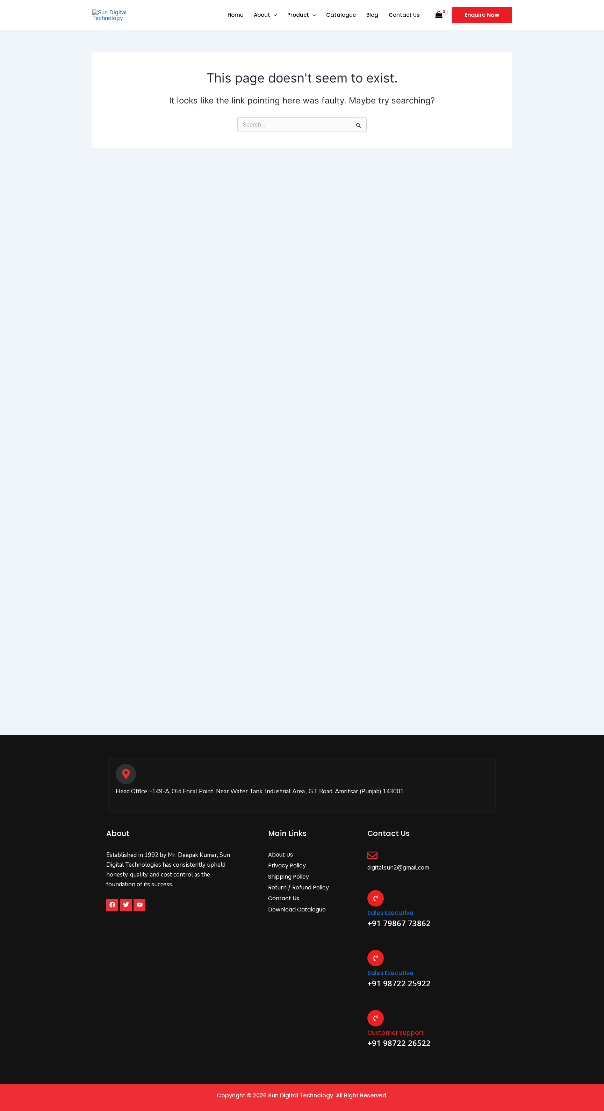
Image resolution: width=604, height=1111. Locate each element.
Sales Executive (390, 913)
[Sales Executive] (375, 898)
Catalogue (341, 15)
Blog (372, 15)
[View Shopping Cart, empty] (438, 14)
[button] (273, 15)
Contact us (404, 15)
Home (235, 15)
